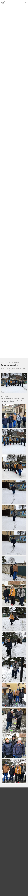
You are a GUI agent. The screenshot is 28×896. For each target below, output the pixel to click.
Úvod (2, 362)
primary (5, 362)
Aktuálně (9, 362)
